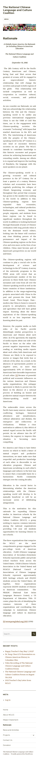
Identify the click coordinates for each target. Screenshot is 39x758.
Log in (7, 700)
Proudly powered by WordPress (22, 754)
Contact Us (7, 740)
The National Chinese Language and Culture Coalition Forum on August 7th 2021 (20, 674)
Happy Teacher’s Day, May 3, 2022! (19, 651)
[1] (16, 375)
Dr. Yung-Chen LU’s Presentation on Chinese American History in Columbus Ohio (20, 657)
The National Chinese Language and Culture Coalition (17, 10)
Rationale (7, 725)
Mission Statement (10, 720)
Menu (6, 19)
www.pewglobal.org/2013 (17, 621)
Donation (7, 745)
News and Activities (11, 730)
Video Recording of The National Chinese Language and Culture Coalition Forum (18, 666)
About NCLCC (8, 715)
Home (5, 710)
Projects (6, 735)
